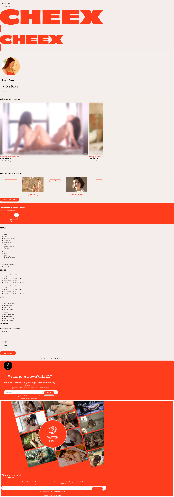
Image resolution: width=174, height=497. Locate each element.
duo (18, 156)
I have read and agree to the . (31, 395)
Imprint (6, 302)
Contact (6, 282)
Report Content (8, 309)
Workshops (7, 242)
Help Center (18, 279)
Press (5, 279)
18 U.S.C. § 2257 (9, 307)
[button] (1, 248)
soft (14, 156)
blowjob (91, 156)
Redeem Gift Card (7, 276)
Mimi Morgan (8, 161)
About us (6, 244)
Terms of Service (9, 304)
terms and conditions (37, 395)
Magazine (7, 240)
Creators (6, 248)
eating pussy (4, 156)
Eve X (95, 161)
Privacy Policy (8, 305)
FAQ (16, 275)
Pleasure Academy (9, 238)
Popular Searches (9, 246)
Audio (5, 236)
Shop (5, 233)
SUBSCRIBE (7, 3)
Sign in (36, 398)
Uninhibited (94, 158)
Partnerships (7, 280)
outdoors (97, 156)
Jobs (16, 280)
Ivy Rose (2, 161)
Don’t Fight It (5, 158)
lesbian (10, 156)
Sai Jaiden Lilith (102, 161)
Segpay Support (20, 282)
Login (5, 331)
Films (5, 235)
